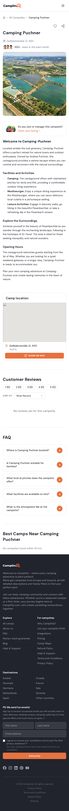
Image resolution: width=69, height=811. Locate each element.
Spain (6, 698)
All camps (8, 623)
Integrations (44, 633)
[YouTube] (27, 768)
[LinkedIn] (16, 768)
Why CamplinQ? (46, 623)
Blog (5, 643)
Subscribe (34, 755)
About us (8, 628)
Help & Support (12, 648)
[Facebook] (4, 768)
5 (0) (53, 387)
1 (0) (7, 387)
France (40, 683)
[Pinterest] (21, 768)
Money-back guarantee (16, 638)
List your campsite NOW (51, 628)
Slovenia (40, 693)
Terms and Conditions (49, 658)
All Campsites (17, 17)
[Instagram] (10, 768)
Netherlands (10, 693)
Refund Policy (45, 648)
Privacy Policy (45, 663)
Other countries (45, 698)
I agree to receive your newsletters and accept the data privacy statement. (35, 745)
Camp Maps (44, 643)
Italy (38, 688)
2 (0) (18, 387)
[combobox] (29, 396)
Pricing (41, 638)
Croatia (40, 678)
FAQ (5, 633)
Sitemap (34, 801)
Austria (7, 678)
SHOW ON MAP (36, 355)
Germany (8, 688)
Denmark (8, 683)
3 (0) (30, 387)
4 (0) (41, 387)
